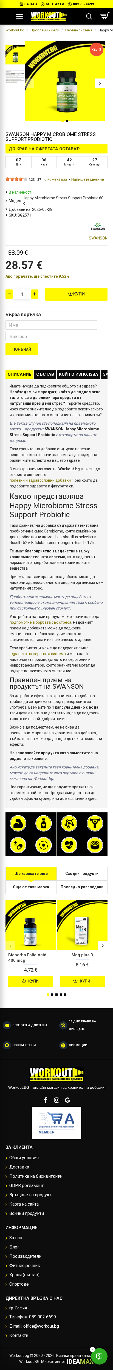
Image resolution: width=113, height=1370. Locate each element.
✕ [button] (92, 1349)
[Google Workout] (67, 1100)
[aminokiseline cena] (69, 823)
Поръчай (21, 349)
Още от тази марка (31, 887)
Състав (45, 374)
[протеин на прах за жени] (18, 823)
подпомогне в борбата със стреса (40, 622)
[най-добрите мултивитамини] (18, 845)
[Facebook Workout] (45, 1100)
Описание (19, 374)
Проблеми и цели (44, 30)
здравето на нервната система (38, 654)
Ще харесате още (31, 873)
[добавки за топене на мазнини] (43, 823)
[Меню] (19, 16)
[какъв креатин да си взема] (95, 823)
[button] (29, 83)
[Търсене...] (89, 16)
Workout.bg (14, 30)
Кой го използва (78, 374)
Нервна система (78, 30)
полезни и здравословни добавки (40, 480)
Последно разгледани (82, 887)
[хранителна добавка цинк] (95, 845)
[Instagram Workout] (56, 1100)
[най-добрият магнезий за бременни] (43, 845)
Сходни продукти (81, 873)
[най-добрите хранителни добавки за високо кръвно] (69, 845)
